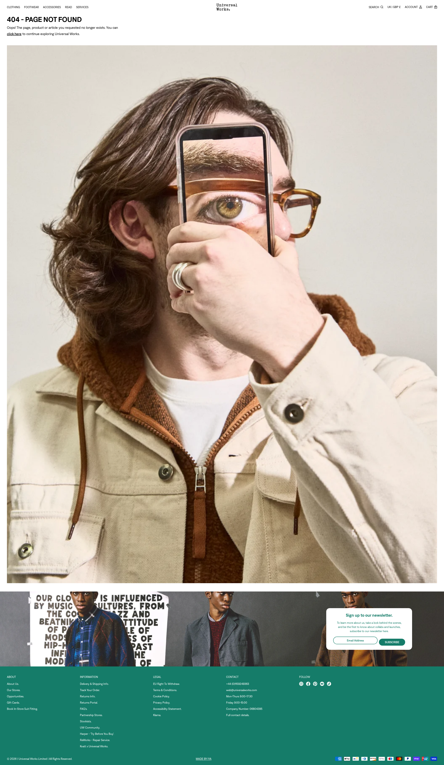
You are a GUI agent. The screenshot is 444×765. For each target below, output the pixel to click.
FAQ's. (83, 708)
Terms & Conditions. (165, 690)
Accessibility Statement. (167, 708)
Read (68, 7)
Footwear (31, 7)
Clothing (13, 7)
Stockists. (85, 721)
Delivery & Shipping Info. (94, 683)
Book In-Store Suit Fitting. (22, 708)
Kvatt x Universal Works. (94, 746)
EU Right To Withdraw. (166, 683)
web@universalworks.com (241, 690)
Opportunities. (15, 696)
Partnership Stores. (91, 715)
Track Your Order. (90, 690)
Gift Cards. (13, 702)
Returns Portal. (89, 702)
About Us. (13, 683)
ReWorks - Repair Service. (95, 740)
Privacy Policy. (161, 702)
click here (14, 34)
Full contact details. (237, 715)
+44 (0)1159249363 (237, 683)
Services (82, 7)
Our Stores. (13, 690)
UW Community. (90, 727)
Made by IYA (203, 758)
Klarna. (157, 715)
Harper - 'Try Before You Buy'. (97, 733)
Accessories (52, 7)
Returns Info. (87, 696)
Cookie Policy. (161, 696)
